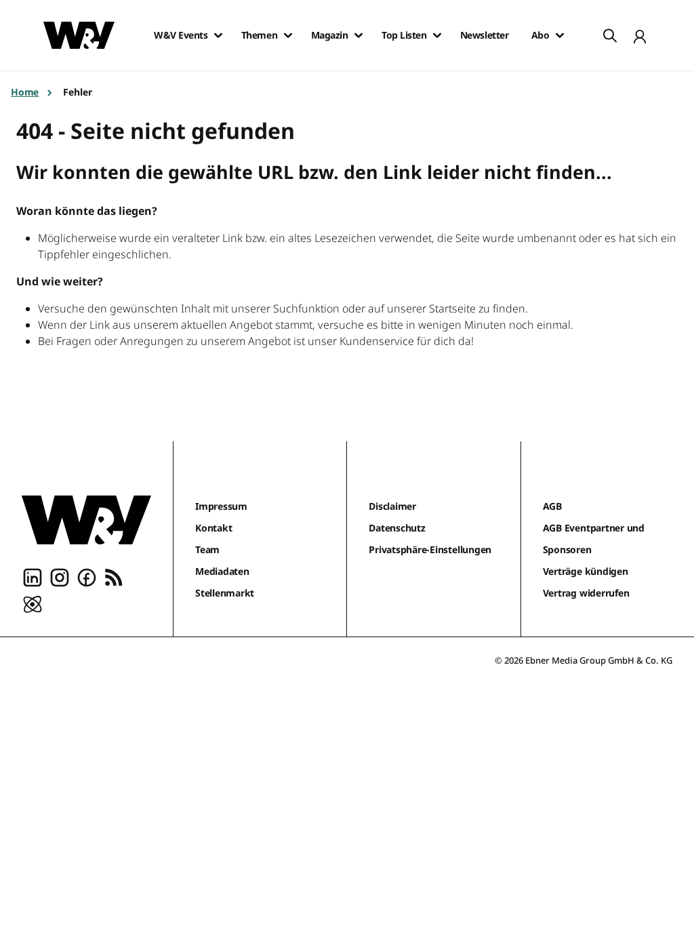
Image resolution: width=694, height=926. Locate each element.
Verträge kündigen (585, 571)
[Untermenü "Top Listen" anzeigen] (437, 35)
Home (25, 91)
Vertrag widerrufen (586, 592)
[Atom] (32, 604)
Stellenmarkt (224, 592)
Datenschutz (397, 527)
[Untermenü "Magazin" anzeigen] (358, 35)
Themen (259, 35)
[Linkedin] (32, 576)
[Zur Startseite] (86, 520)
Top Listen (404, 35)
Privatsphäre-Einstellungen (430, 549)
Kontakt (213, 527)
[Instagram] (59, 576)
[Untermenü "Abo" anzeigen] (559, 35)
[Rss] (114, 576)
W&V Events (180, 35)
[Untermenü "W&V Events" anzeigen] (218, 35)
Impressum (221, 506)
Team (207, 549)
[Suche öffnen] (610, 35)
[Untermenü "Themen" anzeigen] (288, 35)
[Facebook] (87, 576)
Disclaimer (392, 506)
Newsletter (484, 35)
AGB (552, 506)
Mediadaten (222, 571)
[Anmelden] (640, 35)
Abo (540, 35)
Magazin (329, 35)
